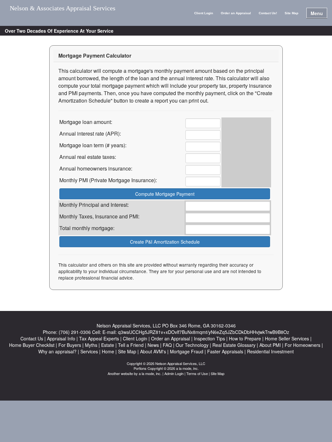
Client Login (203, 13)
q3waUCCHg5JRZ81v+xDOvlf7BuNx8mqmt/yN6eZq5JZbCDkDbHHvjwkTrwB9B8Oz (203, 332)
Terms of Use (197, 373)
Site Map (291, 13)
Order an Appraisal (236, 13)
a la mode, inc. (150, 373)
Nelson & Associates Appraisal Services (62, 8)
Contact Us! (268, 13)
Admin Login (174, 373)
